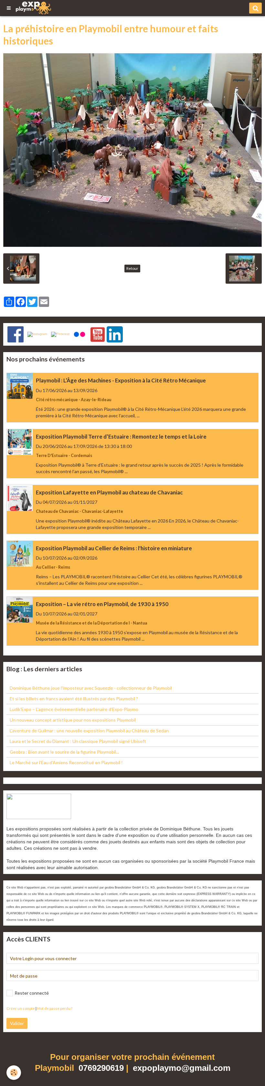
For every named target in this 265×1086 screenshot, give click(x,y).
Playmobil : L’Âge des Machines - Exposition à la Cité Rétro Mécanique (121, 380)
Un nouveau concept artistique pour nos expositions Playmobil (73, 720)
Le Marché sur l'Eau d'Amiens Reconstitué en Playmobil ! (66, 762)
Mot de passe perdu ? (54, 1008)
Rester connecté (32, 993)
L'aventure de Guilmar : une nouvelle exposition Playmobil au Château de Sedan (89, 730)
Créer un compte (20, 1008)
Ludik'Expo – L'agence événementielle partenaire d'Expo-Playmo (74, 709)
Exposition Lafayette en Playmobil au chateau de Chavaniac (109, 492)
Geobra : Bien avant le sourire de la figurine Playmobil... (64, 752)
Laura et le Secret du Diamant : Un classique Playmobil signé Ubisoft (78, 741)
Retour (132, 268)
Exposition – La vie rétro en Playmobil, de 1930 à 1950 (102, 604)
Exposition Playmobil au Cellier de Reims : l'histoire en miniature (114, 548)
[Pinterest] (60, 334)
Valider (17, 1023)
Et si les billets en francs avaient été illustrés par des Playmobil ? (74, 698)
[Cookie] (13, 1072)
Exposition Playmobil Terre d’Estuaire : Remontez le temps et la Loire (121, 436)
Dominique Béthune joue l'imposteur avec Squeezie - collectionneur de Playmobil (91, 688)
